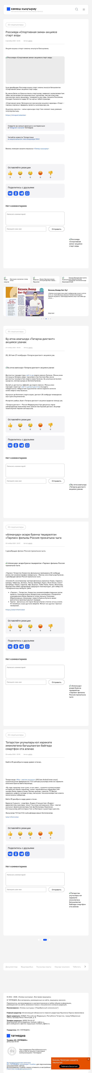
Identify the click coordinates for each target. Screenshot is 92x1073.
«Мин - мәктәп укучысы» (26, 779)
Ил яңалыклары (16, 24)
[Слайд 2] (43, 318)
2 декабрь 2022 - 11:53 (13, 41)
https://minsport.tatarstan (16, 115)
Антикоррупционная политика (19, 1063)
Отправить (56, 229)
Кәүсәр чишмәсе (62, 967)
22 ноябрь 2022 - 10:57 (13, 543)
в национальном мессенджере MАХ (24, 139)
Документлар (12, 967)
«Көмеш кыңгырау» (41, 148)
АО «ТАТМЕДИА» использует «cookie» (21, 1064)
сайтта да (30, 375)
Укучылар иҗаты (43, 967)
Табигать (77, 967)
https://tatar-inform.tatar (15, 610)
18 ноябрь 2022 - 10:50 (13, 754)
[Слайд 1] (41, 318)
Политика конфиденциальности (19, 1069)
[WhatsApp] (27, 193)
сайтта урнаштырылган (30, 387)
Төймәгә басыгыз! (69, 1066)
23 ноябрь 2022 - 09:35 (13, 347)
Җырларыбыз (27, 967)
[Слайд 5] (50, 318)
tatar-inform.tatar (12, 817)
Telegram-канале (17, 128)
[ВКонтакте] (10, 193)
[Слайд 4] (48, 318)
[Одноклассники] (16, 193)
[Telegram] (21, 193)
